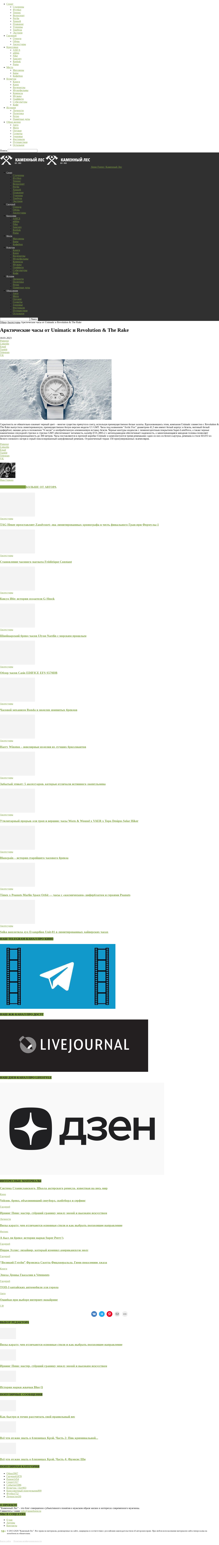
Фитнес (4, 1231)
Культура (11, 78)
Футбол (17, 9)
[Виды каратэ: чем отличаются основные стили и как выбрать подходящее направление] (8, 1338)
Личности (18, 110)
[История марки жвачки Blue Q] (8, 1381)
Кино (16, 84)
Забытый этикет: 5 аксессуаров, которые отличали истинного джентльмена (53, 784)
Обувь (16, 41)
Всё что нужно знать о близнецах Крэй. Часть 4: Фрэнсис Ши (43, 1459)
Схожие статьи (13, 487)
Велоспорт (19, 15)
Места (9, 67)
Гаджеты (17, 133)
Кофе (15, 104)
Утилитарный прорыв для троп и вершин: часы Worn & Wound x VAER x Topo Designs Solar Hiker (69, 821)
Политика (18, 113)
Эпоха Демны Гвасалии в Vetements (24, 1275)
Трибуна (17, 29)
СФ (2, 1305)
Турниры (18, 27)
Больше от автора (41, 487)
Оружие (17, 130)
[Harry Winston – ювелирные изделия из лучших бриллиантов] (17, 737)
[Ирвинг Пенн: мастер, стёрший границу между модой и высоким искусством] (8, 1359)
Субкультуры (20, 101)
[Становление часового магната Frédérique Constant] (17, 552)
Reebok (17, 61)
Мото (16, 127)
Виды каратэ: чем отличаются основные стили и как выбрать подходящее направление (61, 1225)
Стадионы (18, 6)
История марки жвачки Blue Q (21, 1387)
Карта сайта (5, 1541)
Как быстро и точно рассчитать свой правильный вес (37, 1416)
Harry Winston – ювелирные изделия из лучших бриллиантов (43, 747)
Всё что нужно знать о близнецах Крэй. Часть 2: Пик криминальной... (49, 1438)
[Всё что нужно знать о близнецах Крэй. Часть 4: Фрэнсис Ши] (8, 1453)
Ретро (16, 116)
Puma (16, 64)
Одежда (17, 38)
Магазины (18, 70)
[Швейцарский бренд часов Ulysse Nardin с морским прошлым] (17, 626)
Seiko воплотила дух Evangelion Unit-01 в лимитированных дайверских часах (54, 932)
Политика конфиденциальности (27, 1541)
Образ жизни (13, 122)
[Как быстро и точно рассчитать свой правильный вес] (8, 1410)
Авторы (10, 1522)
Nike (15, 55)
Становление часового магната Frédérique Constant (36, 561)
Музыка (17, 96)
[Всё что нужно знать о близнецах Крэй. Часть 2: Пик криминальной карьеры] (8, 1431)
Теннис (17, 12)
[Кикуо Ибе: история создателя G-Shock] (17, 589)
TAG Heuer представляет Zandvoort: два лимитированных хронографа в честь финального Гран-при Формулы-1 (79, 524)
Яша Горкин (6, 480)
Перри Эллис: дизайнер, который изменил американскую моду (44, 1250)
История (11, 107)
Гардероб (11, 35)
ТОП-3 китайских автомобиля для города (29, 1287)
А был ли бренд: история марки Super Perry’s (31, 1237)
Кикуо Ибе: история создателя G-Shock (27, 598)
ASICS (16, 50)
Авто (15, 124)
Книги (16, 81)
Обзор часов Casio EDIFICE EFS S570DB (28, 672)
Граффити (18, 99)
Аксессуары (19, 44)
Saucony (17, 58)
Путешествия (20, 142)
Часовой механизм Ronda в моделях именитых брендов (38, 710)
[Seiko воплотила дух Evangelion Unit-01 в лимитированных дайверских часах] (17, 923)
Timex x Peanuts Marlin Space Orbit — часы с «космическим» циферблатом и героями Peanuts (65, 895)
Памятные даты (21, 119)
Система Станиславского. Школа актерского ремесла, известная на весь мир (54, 1188)
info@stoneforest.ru (31, 1511)
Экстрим (17, 32)
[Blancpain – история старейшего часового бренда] (17, 849)
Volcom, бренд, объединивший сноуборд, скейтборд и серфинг (43, 1200)
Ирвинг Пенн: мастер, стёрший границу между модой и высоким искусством (53, 1213)
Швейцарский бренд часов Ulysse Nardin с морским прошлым (43, 635)
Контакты (11, 1525)
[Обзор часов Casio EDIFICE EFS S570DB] (17, 663)
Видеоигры (19, 87)
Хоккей (17, 21)
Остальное (18, 145)
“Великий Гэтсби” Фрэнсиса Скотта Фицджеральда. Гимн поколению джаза (53, 1262)
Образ (3, 322)
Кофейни (18, 76)
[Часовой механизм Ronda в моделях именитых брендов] (17, 700)
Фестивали (19, 139)
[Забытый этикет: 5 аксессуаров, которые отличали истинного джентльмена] (17, 774)
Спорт (9, 4)
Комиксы (18, 93)
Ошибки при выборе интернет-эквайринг (29, 1299)
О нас (9, 1519)
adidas (16, 53)
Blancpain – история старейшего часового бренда (34, 858)
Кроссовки (12, 47)
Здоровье (18, 136)
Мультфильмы (20, 90)
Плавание (18, 24)
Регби (16, 18)
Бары (15, 73)
